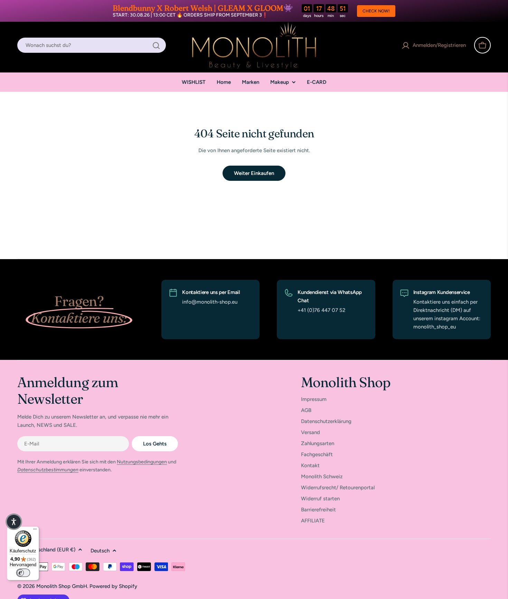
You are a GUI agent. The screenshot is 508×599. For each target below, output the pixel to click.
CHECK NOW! (376, 11)
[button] (14, 521)
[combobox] (91, 45)
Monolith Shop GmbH (61, 586)
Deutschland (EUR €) (51, 550)
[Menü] (35, 531)
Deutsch (100, 551)
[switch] (23, 573)
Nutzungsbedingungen (142, 462)
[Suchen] (156, 45)
